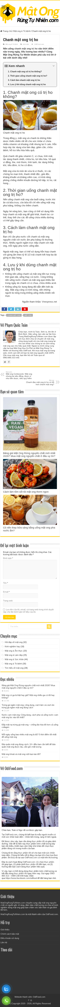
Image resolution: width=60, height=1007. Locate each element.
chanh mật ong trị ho (26, 48)
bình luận (26, 44)
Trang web (8, 600)
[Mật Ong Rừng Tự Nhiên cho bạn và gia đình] (30, 13)
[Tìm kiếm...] (49, 626)
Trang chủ (7, 31)
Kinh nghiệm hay (12, 646)
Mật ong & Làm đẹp (14, 655)
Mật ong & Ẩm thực (14, 651)
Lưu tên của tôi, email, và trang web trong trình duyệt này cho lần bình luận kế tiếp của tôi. (28, 610)
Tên (5, 583)
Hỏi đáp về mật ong (13, 642)
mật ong (28, 315)
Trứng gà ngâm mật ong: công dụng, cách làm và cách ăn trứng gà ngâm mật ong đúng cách (28, 706)
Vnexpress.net (49, 301)
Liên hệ (4, 942)
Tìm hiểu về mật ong (14, 668)
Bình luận (8, 558)
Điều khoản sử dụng (10, 938)
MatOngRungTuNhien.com (13, 903)
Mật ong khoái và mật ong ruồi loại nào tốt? (21, 754)
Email (6, 592)
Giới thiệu (5, 929)
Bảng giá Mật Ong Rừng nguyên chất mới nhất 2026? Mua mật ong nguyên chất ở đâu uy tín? (29, 454)
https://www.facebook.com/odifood (21, 878)
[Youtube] (31, 1000)
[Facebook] (28, 1000)
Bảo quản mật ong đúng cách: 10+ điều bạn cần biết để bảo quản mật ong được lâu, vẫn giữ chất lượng (29, 745)
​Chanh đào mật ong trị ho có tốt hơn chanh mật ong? (40, 382)
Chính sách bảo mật (10, 934)
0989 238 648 (17, 876)
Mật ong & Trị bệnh (21, 31)
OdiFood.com (11, 834)
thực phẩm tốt (38, 841)
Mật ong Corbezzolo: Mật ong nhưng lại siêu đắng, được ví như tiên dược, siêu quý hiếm (19, 375)
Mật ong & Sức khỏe (14, 659)
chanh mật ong (14, 315)
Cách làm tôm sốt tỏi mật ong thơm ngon (26, 491)
